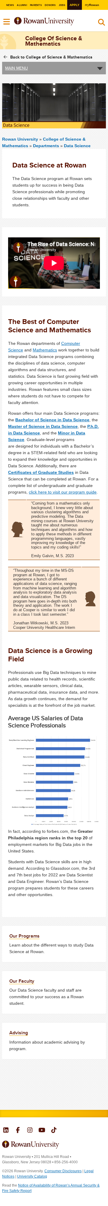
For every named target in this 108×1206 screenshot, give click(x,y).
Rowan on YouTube (42, 1130)
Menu (7, 22)
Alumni (22, 5)
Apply (75, 5)
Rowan (92, 5)
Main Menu (16, 68)
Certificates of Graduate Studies (41, 472)
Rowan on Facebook (18, 1130)
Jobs (62, 5)
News (10, 5)
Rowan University (50, 21)
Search (101, 23)
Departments (46, 145)
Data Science (77, 145)
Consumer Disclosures (63, 1171)
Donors (50, 5)
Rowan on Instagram (30, 1130)
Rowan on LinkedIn (6, 1130)
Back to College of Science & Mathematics (51, 57)
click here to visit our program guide (63, 492)
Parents (36, 5)
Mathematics (45, 350)
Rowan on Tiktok (54, 1130)
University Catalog (32, 1176)
